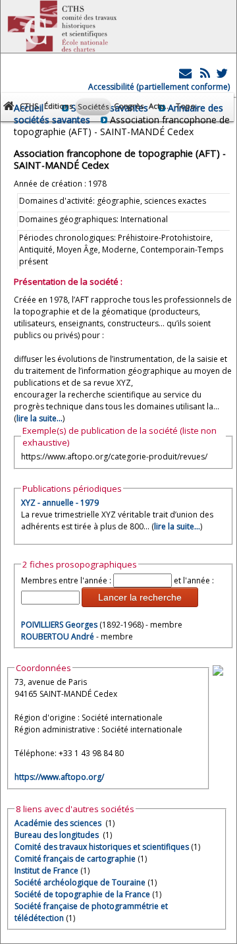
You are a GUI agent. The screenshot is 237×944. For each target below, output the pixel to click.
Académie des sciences (58, 823)
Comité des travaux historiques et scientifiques (101, 846)
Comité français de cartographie (75, 858)
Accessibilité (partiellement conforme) (159, 86)
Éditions (58, 106)
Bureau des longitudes (57, 835)
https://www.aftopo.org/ (59, 776)
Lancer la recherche (140, 597)
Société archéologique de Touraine (79, 882)
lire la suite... (39, 418)
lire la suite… (177, 526)
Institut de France (46, 870)
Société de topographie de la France (82, 894)
